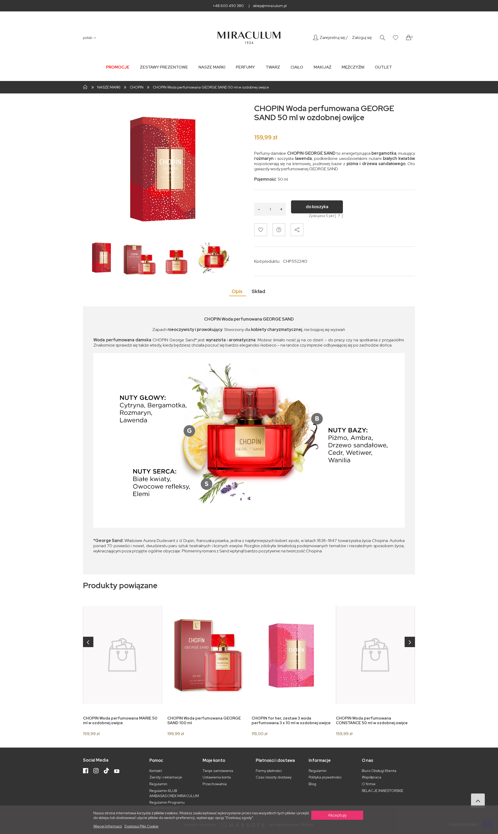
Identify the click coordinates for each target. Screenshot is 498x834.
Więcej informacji (107, 826)
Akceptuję (337, 815)
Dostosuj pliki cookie (141, 826)
